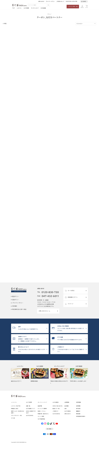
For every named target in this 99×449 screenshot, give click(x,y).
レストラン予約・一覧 (72, 6)
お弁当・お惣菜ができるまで (31, 412)
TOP (13, 8)
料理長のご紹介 (14, 408)
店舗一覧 (28, 405)
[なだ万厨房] (40, 373)
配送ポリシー (15, 296)
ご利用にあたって (60, 1)
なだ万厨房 (26, 8)
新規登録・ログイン (73, 297)
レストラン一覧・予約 (15, 405)
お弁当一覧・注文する (57, 405)
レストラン (19, 8)
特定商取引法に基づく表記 (19, 309)
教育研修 (78, 413)
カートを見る (71, 290)
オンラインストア (34, 8)
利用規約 (14, 306)
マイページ (70, 303)
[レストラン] (20, 373)
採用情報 (78, 405)
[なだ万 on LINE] (48, 424)
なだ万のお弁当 (29, 415)
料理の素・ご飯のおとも (43, 413)
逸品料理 (40, 405)
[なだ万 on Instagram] (45, 424)
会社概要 (66, 405)
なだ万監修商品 (41, 418)
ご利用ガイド (55, 411)
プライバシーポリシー (50, 1)
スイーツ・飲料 (41, 416)
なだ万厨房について (30, 408)
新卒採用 (78, 408)
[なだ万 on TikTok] (51, 424)
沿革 (65, 408)
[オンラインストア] (59, 373)
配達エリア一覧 (56, 408)
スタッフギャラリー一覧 (16, 415)
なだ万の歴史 (67, 411)
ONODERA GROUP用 (71, 1)
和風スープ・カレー (42, 411)
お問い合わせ (41, 1)
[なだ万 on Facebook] (42, 424)
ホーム (49, 14)
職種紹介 (78, 411)
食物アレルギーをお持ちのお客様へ (17, 412)
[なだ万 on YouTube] (57, 424)
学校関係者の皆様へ (81, 416)
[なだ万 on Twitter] (54, 424)
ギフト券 (13, 418)
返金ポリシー (15, 299)
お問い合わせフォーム (44, 311)
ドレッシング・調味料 (42, 408)
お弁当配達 (43, 8)
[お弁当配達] (79, 373)
